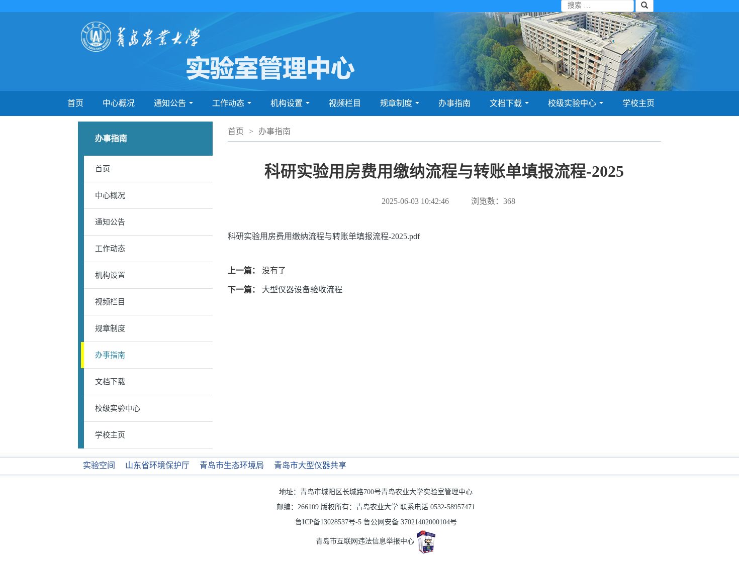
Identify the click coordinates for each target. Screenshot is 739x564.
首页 (75, 103)
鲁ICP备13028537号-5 (328, 522)
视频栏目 (345, 103)
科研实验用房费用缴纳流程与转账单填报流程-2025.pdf (324, 236)
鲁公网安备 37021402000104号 (410, 522)
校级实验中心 (575, 106)
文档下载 (509, 106)
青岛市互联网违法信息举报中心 (365, 541)
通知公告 (173, 106)
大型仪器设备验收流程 (302, 289)
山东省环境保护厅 (157, 465)
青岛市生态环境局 (232, 465)
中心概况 (119, 103)
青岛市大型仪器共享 (310, 465)
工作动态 (231, 106)
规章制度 (399, 106)
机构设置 (290, 106)
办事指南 (454, 103)
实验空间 (99, 465)
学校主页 (638, 103)
